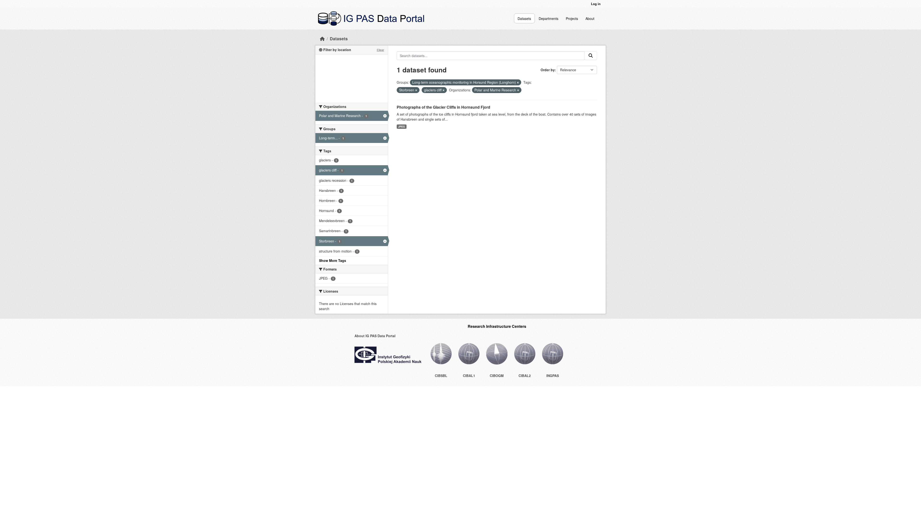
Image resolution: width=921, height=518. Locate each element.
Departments (548, 18)
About (589, 18)
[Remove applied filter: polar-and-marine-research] (518, 90)
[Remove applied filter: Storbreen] (416, 90)
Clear (380, 50)
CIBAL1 (469, 375)
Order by (548, 69)
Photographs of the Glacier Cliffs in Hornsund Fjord (443, 107)
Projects (572, 18)
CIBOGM (497, 375)
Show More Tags (332, 260)
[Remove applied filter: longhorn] (518, 82)
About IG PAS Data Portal (375, 335)
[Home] (322, 38)
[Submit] (590, 55)
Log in (596, 3)
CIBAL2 (525, 375)
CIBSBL (441, 375)
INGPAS (552, 375)
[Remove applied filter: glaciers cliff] (443, 90)
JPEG (401, 126)
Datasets (524, 18)
